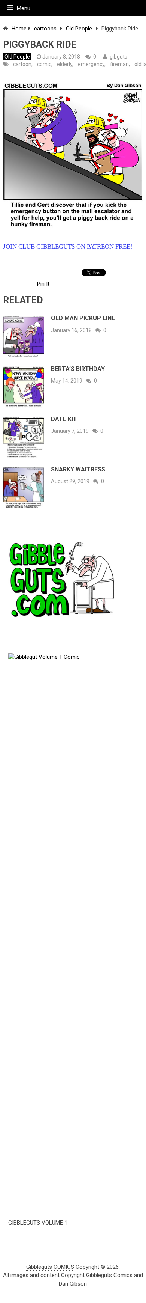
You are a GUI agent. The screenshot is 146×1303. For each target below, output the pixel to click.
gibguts (118, 57)
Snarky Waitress (78, 469)
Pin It (43, 283)
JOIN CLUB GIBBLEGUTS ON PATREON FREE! (68, 246)
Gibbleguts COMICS (50, 1267)
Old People (79, 28)
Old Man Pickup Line (83, 318)
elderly (64, 64)
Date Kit (64, 419)
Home (19, 28)
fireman (119, 64)
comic (44, 64)
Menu (23, 8)
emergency (91, 64)
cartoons (45, 28)
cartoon (22, 64)
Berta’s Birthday (78, 368)
